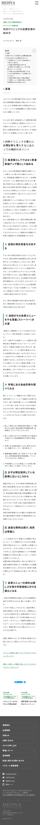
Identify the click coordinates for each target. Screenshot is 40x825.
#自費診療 (14, 26)
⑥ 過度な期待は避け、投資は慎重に (18, 78)
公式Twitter (10, 777)
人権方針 (25, 792)
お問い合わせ (8, 740)
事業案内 (6, 725)
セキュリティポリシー (25, 790)
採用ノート (9, 784)
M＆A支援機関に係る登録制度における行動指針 (19, 795)
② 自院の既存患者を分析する (17, 65)
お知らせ (6, 735)
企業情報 (6, 730)
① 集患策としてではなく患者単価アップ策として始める (19, 61)
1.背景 (7, 53)
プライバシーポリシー (10, 790)
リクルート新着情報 (10, 765)
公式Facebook (11, 774)
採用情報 (6, 755)
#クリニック (7, 26)
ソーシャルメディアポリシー (11, 792)
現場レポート (8, 750)
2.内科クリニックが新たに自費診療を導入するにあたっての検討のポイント (18, 57)
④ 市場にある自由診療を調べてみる (19, 71)
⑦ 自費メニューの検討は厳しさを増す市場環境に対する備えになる (19, 81)
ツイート (19, 682)
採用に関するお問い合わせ (13, 760)
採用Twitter (10, 781)
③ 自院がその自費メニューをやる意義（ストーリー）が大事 (18, 68)
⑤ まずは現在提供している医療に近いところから (19, 74)
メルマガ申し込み (10, 745)
